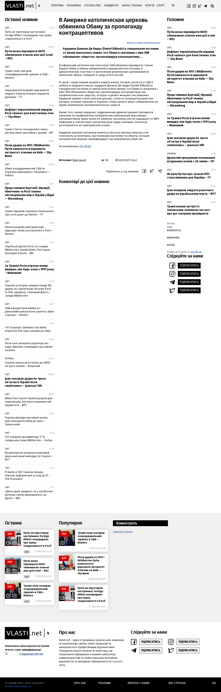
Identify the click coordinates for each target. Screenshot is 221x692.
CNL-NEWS (85, 146)
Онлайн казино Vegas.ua (18, 686)
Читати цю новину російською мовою (143, 43)
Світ (7, 27)
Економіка (73, 5)
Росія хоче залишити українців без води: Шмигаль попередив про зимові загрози (28, 347)
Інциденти (111, 5)
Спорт (161, 5)
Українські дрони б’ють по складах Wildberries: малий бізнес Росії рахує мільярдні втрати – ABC (27, 250)
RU (173, 5)
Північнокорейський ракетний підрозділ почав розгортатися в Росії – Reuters (29, 230)
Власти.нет (79, 160)
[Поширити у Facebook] (144, 171)
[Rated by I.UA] (12, 654)
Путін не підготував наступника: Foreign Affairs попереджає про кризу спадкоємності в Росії (28, 35)
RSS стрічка (177, 683)
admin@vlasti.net (31, 649)
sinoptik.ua (195, 252)
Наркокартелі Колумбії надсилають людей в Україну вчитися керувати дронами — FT (27, 94)
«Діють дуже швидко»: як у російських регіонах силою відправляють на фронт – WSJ (29, 495)
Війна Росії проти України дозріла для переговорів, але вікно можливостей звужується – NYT (28, 402)
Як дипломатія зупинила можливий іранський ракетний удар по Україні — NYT (29, 456)
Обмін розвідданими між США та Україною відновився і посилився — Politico (27, 172)
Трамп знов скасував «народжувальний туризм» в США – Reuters (27, 74)
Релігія (149, 5)
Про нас (80, 683)
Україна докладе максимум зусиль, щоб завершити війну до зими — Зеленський (26, 421)
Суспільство (92, 5)
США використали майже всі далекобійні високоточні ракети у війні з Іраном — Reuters (29, 311)
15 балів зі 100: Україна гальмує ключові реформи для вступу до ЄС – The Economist (28, 475)
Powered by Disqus (123, 531)
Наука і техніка (132, 5)
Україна (9, 358)
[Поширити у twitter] (152, 171)
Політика (57, 5)
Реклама (104, 683)
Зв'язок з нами (138, 683)
